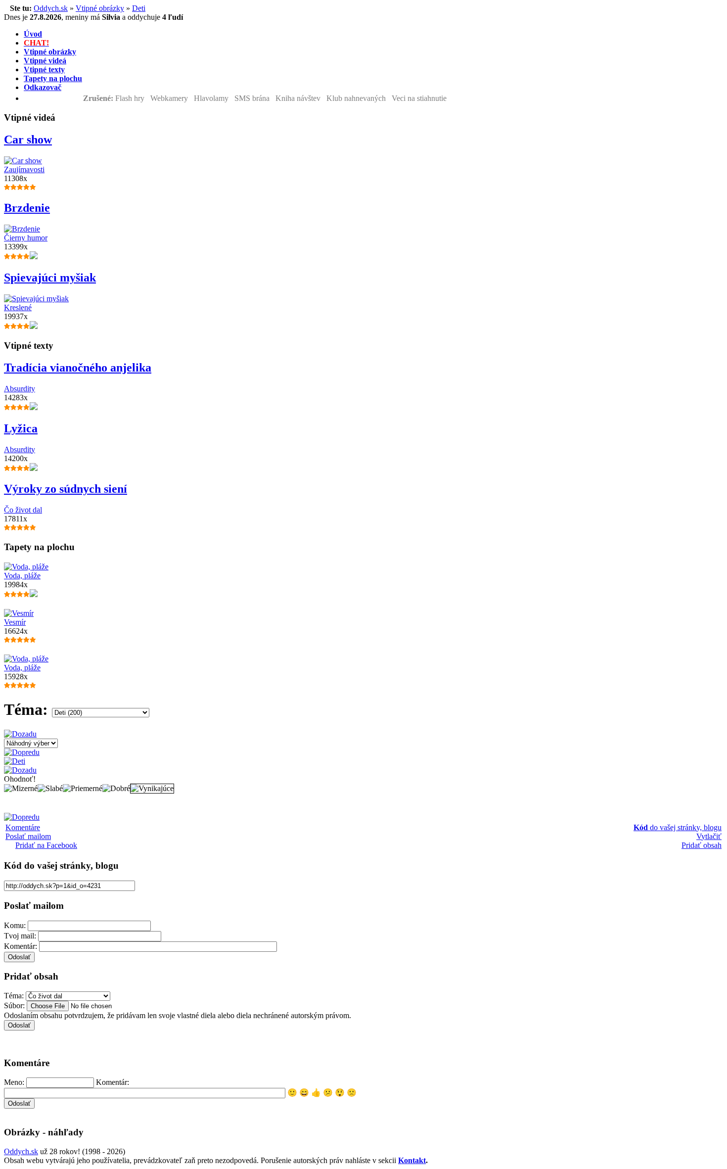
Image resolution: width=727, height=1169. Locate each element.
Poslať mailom (28, 836)
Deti (138, 8)
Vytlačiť (709, 836)
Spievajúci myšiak (50, 277)
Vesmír (15, 622)
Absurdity (19, 388)
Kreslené (18, 307)
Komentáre (22, 827)
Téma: (14, 995)
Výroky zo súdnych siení (65, 488)
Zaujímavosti (24, 169)
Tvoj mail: (20, 936)
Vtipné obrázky (100, 8)
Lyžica (21, 428)
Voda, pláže (22, 575)
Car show (28, 139)
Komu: (15, 925)
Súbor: (14, 1005)
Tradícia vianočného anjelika (77, 367)
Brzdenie (27, 207)
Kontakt (412, 1160)
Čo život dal (23, 510)
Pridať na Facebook (46, 845)
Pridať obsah (702, 845)
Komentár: (20, 946)
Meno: (14, 1082)
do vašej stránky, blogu (678, 827)
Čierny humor (25, 238)
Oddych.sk (51, 8)
